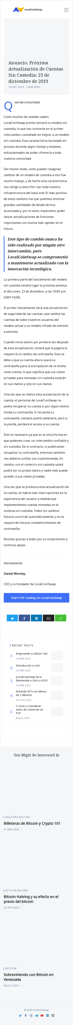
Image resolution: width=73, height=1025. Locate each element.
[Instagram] (31, 1015)
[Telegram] (36, 1015)
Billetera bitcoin (18, 817)
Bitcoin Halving (17, 890)
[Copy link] (60, 618)
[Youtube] (42, 1015)
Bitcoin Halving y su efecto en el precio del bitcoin (31, 899)
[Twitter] (20, 1015)
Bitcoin (11, 968)
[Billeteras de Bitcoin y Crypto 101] (36, 788)
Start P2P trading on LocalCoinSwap (36, 598)
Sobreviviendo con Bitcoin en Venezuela (29, 977)
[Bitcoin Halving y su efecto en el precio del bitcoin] (36, 861)
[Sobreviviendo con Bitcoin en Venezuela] (36, 939)
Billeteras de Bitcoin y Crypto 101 (32, 823)
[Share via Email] (48, 618)
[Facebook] (25, 1015)
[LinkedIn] (47, 1015)
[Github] (53, 1015)
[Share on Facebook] (24, 618)
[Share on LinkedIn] (36, 618)
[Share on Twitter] (12, 618)
